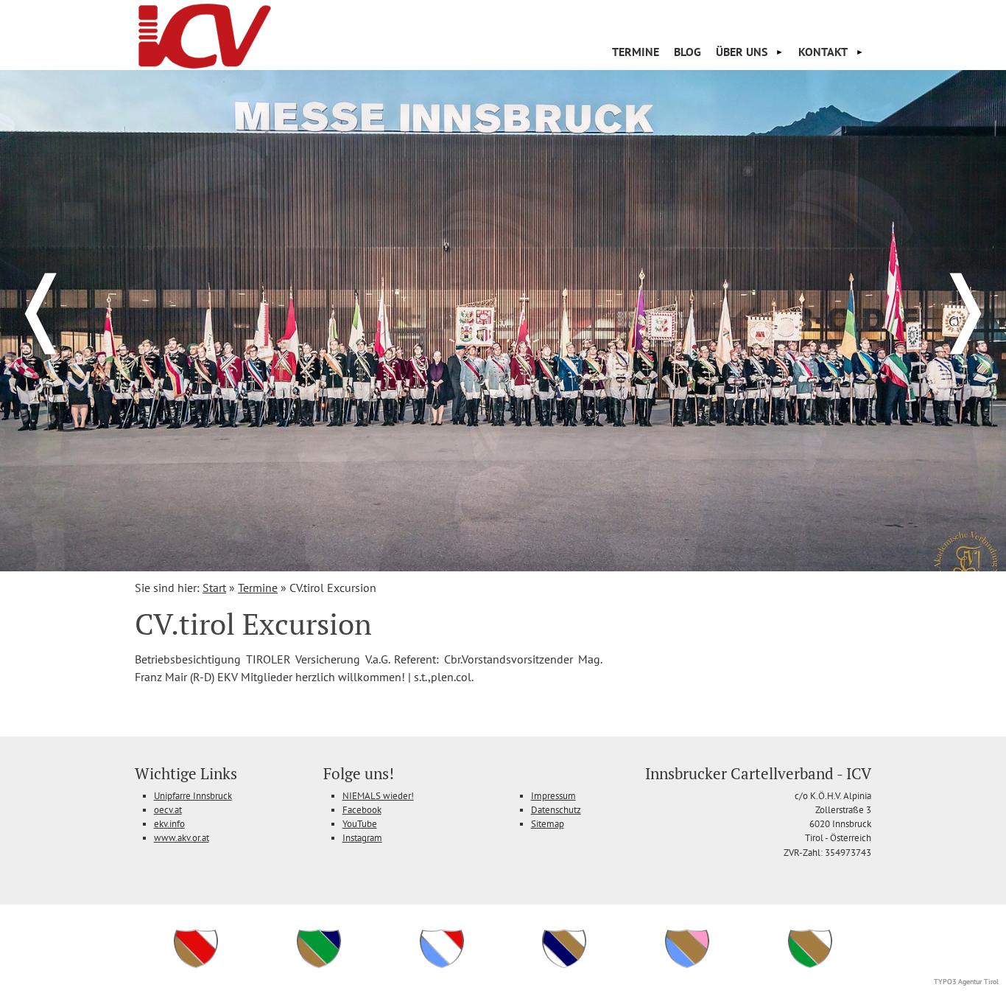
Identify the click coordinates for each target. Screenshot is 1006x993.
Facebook (361, 810)
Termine (635, 51)
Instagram (362, 838)
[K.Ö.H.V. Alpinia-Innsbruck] (810, 966)
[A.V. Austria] (196, 966)
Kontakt (823, 51)
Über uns (741, 51)
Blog (687, 51)
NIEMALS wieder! (378, 796)
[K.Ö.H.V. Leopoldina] (319, 966)
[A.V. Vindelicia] (687, 966)
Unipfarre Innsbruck (193, 796)
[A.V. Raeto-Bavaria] (442, 966)
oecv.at (168, 810)
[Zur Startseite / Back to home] (204, 64)
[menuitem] (635, 51)
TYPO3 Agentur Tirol (966, 981)
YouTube (359, 824)
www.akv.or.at (181, 838)
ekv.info (169, 824)
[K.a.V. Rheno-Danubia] (564, 966)
